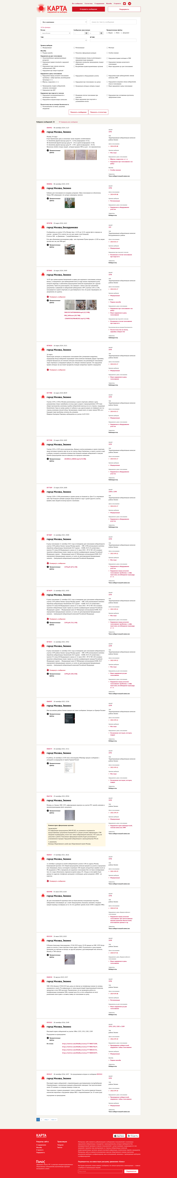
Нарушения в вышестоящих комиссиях (55, 99)
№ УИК (92, 37)
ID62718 (49, 796)
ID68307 (49, 701)
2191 (110, 132)
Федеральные (47, 48)
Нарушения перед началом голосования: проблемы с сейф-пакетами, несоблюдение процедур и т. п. (56, 78)
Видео (111, 33)
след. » (46, 1120)
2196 (110, 188)
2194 (110, 539)
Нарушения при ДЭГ (49, 90)
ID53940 (49, 892)
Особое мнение (114, 53)
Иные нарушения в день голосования (120, 86)
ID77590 (49, 440)
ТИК (42, 37)
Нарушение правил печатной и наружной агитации (56, 63)
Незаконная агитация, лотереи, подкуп (88, 86)
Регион (43, 30)
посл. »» (53, 1120)
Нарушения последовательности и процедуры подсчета (53, 96)
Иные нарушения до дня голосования (121, 66)
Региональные (80, 48)
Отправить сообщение (88, 9)
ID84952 (49, 128)
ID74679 (49, 591)
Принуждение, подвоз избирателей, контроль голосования (54, 87)
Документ (126, 33)
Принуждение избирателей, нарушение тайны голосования (121, 1046)
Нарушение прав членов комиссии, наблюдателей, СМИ (54, 67)
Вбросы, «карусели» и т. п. (51, 82)
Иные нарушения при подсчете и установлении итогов (86, 100)
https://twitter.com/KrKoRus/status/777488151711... (80, 1050)
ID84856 (49, 184)
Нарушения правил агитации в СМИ (120, 58)
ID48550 (49, 977)
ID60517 (49, 855)
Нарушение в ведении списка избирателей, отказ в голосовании (122, 83)
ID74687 (49, 535)
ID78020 (49, 345)
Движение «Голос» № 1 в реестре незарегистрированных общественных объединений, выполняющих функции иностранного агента (54, 1166)
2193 (110, 444)
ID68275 (49, 749)
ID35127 (49, 1074)
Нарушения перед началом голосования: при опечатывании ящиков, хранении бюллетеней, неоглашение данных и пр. (121, 919)
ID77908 (49, 393)
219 (110, 227)
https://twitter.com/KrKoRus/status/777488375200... (80, 1044)
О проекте (117, 3)
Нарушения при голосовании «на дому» (88, 82)
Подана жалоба (48, 53)
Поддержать (124, 9)
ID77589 (49, 488)
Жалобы (109, 3)
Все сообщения (77, 3)
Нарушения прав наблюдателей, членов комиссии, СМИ (121, 77)
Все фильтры (46, 27)
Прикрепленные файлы (114, 30)
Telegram (60, 1145)
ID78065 (49, 270)
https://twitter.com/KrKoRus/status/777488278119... (80, 1047)
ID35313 (49, 1022)
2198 (115, 492)
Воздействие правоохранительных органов (89, 66)
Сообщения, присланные (82, 30)
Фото (117, 33)
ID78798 (49, 223)
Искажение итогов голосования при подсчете (87, 96)
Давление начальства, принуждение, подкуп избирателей (89, 63)
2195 (110, 349)
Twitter (59, 1147)
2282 (118, 1026)
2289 (122, 1026)
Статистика (88, 3)
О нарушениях (99, 3)
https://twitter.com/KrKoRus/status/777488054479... (80, 1053)
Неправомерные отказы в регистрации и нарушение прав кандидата (88, 59)
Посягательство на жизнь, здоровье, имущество (54, 107)
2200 (110, 492)
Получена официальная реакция (86, 53)
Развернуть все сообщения (69, 122)
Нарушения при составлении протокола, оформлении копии (121, 96)
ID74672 (49, 642)
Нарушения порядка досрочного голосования (119, 63)
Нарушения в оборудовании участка (87, 76)
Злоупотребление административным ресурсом (54, 59)
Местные (111, 48)
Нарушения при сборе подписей (53, 70)
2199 (110, 646)
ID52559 (49, 936)
